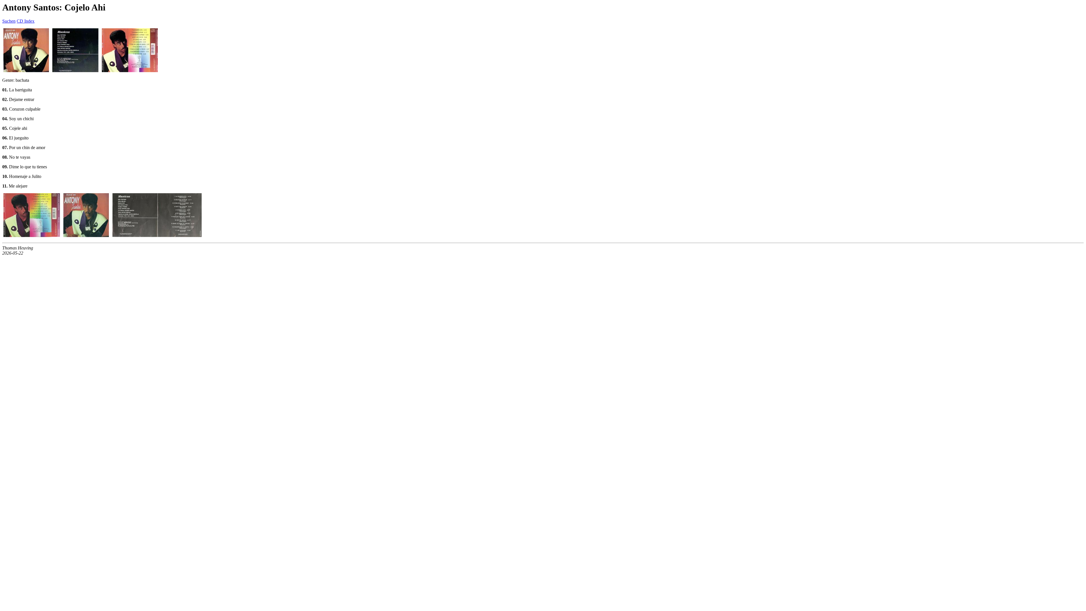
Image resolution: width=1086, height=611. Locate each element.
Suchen (9, 21)
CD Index (26, 21)
